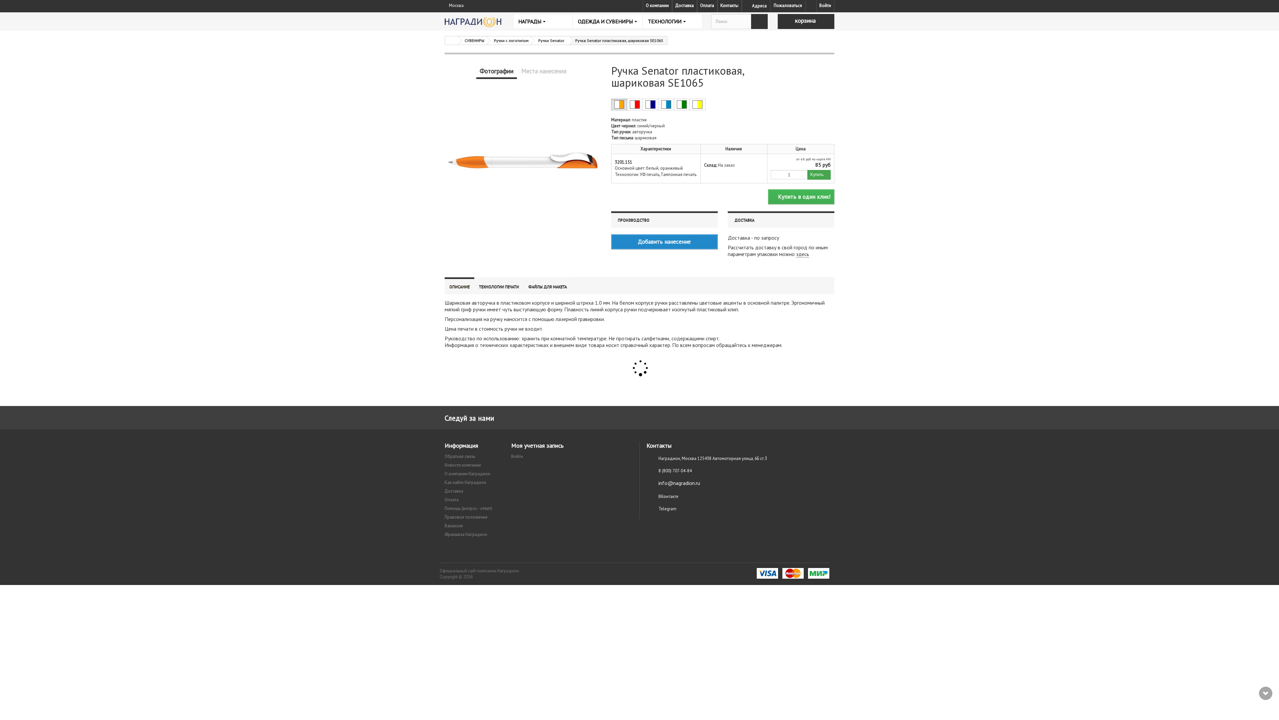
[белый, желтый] (697, 104)
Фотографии (497, 71)
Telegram (667, 509)
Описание (459, 286)
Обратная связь (460, 456)
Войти (825, 5)
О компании (657, 5)
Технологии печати (499, 286)
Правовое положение (466, 517)
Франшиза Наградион (466, 534)
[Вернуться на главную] (451, 40)
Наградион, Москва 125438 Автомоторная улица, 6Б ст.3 (712, 458)
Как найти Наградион (465, 482)
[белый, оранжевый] (619, 104)
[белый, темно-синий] (650, 104)
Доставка (684, 5)
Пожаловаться (788, 5)
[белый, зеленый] (682, 104)
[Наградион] (473, 22)
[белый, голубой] (666, 104)
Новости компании (463, 465)
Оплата (707, 5)
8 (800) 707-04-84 (675, 471)
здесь (802, 254)
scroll (1265, 693)
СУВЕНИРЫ (474, 40)
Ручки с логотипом (511, 40)
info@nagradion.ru (679, 483)
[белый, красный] (635, 104)
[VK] (811, 5)
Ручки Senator (551, 40)
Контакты (729, 5)
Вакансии (454, 526)
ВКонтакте (668, 496)
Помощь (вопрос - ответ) (468, 508)
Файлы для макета (547, 286)
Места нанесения (544, 71)
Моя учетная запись (537, 445)
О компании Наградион (467, 474)
